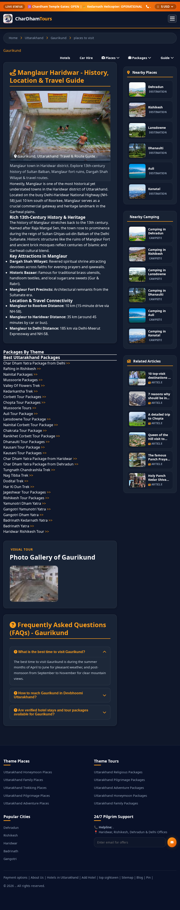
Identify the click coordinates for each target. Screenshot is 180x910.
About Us (37, 877)
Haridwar (10, 843)
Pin (148, 877)
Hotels (65, 58)
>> (68, 363)
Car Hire (86, 58)
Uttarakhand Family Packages (116, 803)
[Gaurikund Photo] (34, 584)
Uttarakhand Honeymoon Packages (120, 795)
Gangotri (10, 859)
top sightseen (108, 877)
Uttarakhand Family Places (23, 780)
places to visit (84, 38)
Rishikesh (11, 835)
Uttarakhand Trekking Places (25, 788)
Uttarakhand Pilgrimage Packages (119, 780)
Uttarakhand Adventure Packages (119, 788)
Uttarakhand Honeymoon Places (28, 772)
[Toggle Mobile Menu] (172, 19)
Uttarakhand (34, 38)
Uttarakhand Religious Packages (118, 772)
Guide (165, 58)
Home (13, 38)
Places (110, 58)
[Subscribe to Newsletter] (171, 842)
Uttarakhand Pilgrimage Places (27, 795)
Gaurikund (59, 38)
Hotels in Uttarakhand (62, 877)
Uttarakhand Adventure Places (26, 803)
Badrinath (11, 851)
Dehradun (11, 828)
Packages (139, 58)
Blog (140, 877)
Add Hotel (89, 877)
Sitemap (127, 877)
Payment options (15, 877)
